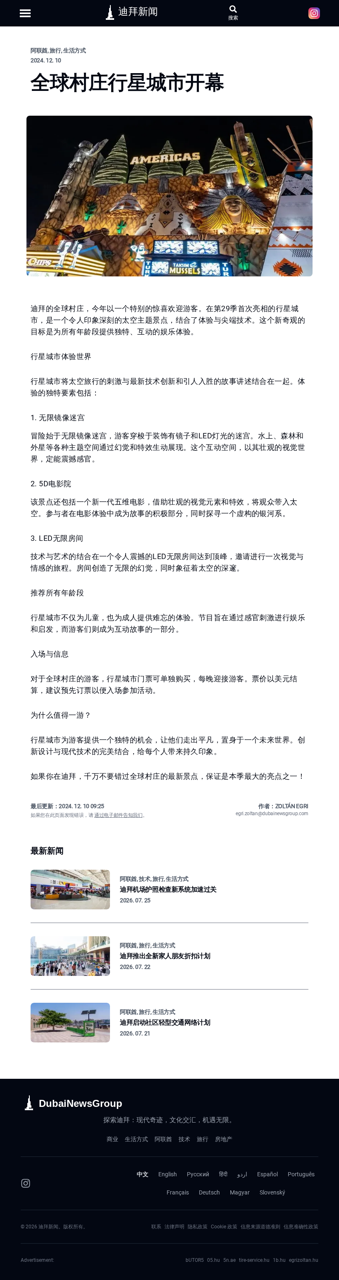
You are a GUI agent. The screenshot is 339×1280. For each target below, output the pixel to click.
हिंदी (223, 1174)
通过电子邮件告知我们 (118, 815)
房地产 (223, 1139)
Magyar (240, 1192)
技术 (184, 1139)
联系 (156, 1227)
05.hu (213, 1260)
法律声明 (174, 1227)
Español (267, 1174)
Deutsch (209, 1192)
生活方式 (136, 1139)
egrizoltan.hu (303, 1260)
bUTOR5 (195, 1260)
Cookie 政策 (224, 1227)
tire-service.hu (254, 1260)
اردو (242, 1174)
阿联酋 (163, 1139)
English (167, 1174)
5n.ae (229, 1260)
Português (301, 1174)
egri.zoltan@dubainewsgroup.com (272, 813)
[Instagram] (26, 1183)
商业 (112, 1139)
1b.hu (279, 1260)
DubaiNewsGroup (80, 1103)
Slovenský (272, 1192)
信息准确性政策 (301, 1227)
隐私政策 (198, 1227)
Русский (198, 1174)
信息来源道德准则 (260, 1227)
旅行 (202, 1139)
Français (178, 1192)
